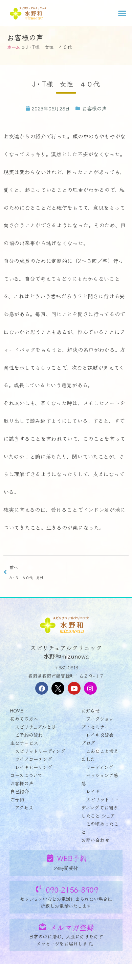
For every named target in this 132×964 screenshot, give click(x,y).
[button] (122, 13)
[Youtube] (74, 688)
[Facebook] (41, 688)
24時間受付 (66, 868)
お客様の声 (25, 37)
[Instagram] (90, 688)
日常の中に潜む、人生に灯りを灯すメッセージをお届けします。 (66, 940)
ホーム (13, 46)
